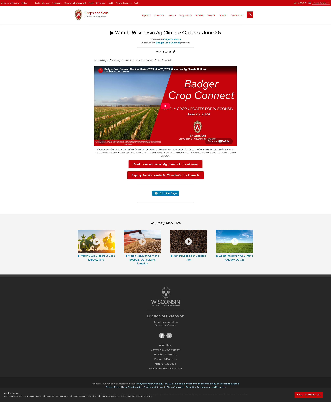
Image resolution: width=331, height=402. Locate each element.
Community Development (165, 349)
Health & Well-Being (165, 354)
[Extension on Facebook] (162, 337)
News (171, 15)
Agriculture (165, 345)
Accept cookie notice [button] (309, 394)
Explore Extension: (43, 3)
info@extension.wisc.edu (149, 383)
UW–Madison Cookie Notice (139, 396)
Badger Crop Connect (168, 42)
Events (158, 15)
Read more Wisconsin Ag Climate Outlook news (165, 164)
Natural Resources (165, 364)
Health (111, 3)
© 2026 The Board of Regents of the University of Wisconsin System (202, 383)
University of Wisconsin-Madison (14, 3)
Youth (136, 3)
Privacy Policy (113, 387)
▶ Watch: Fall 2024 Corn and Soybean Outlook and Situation (142, 259)
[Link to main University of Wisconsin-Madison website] (165, 305)
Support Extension (321, 3)
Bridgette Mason (171, 39)
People (211, 15)
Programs (185, 15)
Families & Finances (165, 359)
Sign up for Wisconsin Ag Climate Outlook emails (165, 175)
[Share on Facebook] (163, 52)
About (223, 15)
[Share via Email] (170, 52)
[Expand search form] (250, 14)
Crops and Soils (96, 13)
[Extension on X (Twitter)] (169, 337)
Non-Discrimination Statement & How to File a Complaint (153, 387)
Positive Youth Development (165, 368)
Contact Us (236, 15)
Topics (145, 15)
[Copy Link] (174, 52)
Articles (199, 15)
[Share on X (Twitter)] (166, 52)
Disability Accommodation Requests (205, 387)
